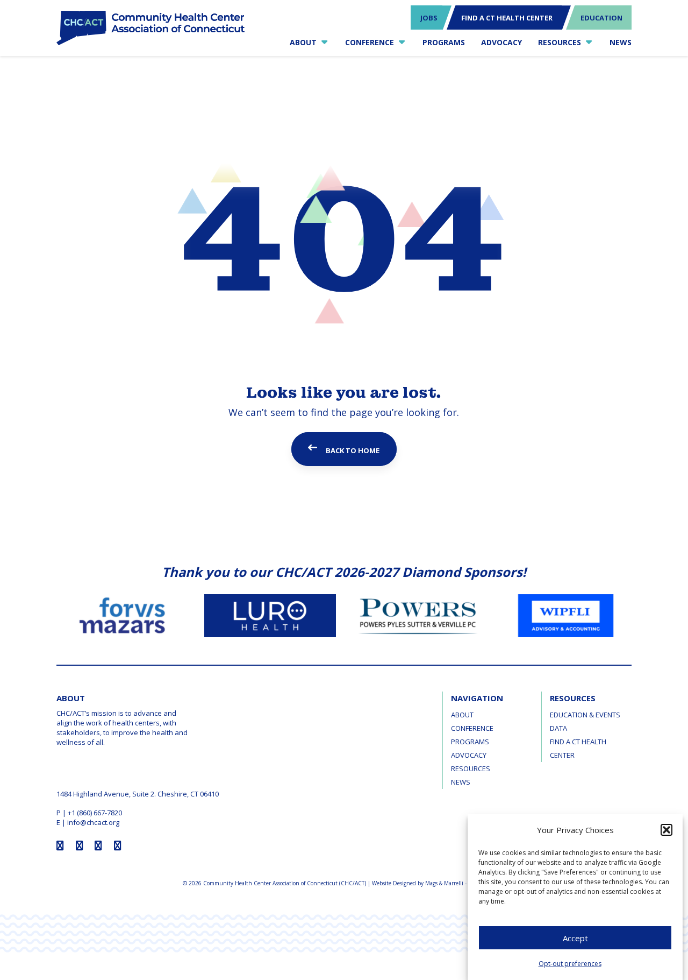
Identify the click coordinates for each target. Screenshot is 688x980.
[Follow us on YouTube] (98, 845)
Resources (470, 768)
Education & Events (585, 715)
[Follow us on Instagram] (79, 845)
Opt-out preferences (570, 964)
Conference (472, 728)
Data (558, 728)
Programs (470, 741)
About (462, 715)
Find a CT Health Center (578, 748)
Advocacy (468, 755)
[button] (666, 829)
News (460, 782)
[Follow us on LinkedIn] (117, 845)
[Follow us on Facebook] (60, 845)
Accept (575, 938)
